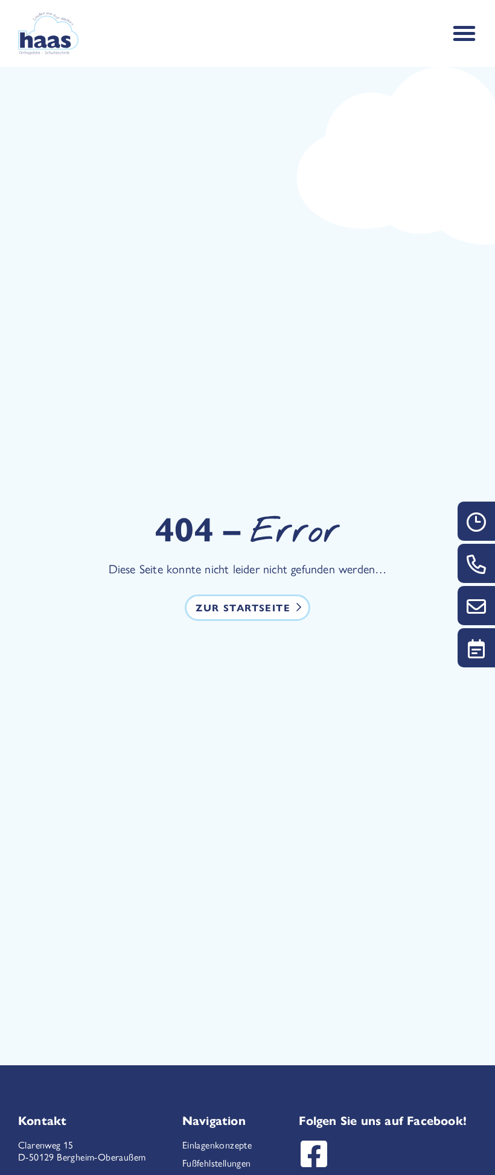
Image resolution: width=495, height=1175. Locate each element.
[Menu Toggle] (464, 33)
